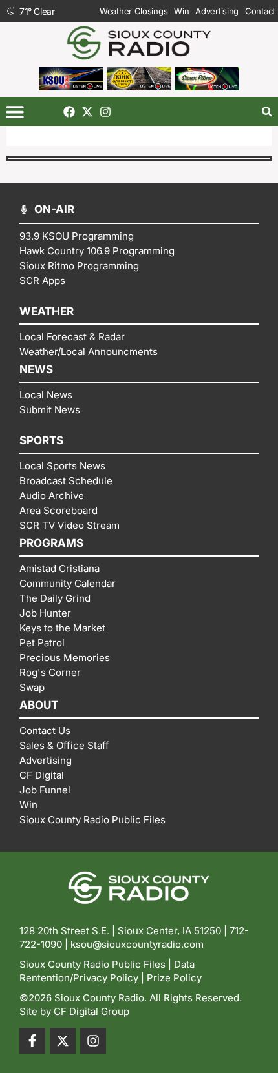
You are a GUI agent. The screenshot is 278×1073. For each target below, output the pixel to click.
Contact (260, 11)
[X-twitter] (87, 112)
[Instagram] (105, 112)
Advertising (217, 11)
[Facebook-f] (32, 1041)
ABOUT (38, 705)
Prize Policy (174, 978)
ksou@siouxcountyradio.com (137, 944)
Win (181, 11)
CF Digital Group (91, 1011)
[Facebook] (69, 112)
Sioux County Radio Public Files (92, 964)
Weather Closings (133, 11)
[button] (14, 111)
